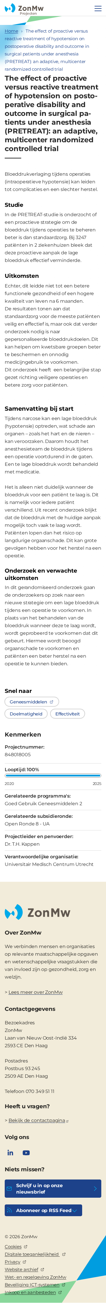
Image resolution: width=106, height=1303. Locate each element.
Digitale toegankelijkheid (32, 1254)
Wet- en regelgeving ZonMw (35, 1277)
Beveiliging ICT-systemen (32, 1284)
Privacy (12, 1262)
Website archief (21, 1269)
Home (11, 31)
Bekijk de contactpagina (37, 1120)
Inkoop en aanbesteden (30, 1292)
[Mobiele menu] (98, 8)
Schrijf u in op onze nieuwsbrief (39, 1189)
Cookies (13, 1246)
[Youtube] (26, 1152)
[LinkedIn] (10, 1152)
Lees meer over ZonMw (36, 992)
